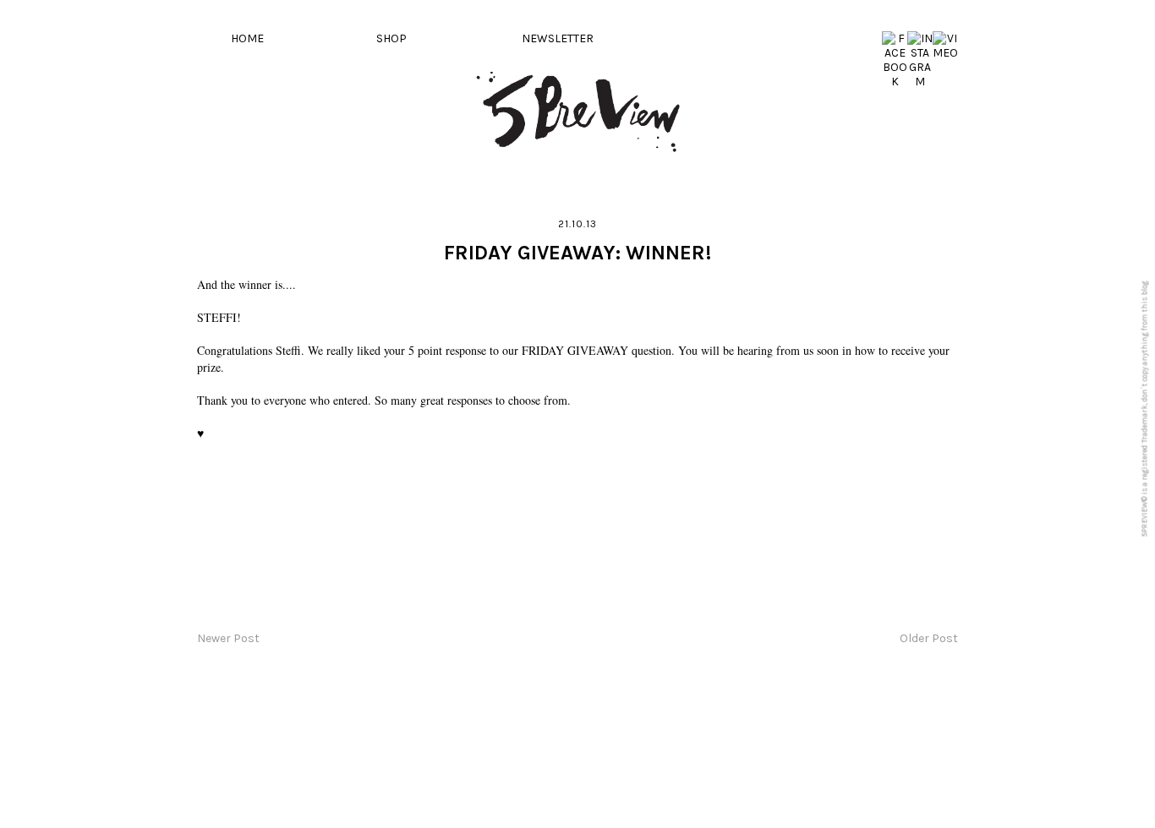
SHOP (391, 38)
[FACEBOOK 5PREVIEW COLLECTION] (894, 81)
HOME (247, 38)
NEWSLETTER (558, 38)
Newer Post (228, 638)
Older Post (929, 638)
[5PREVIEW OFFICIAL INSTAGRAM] (920, 81)
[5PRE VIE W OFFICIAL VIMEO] (945, 53)
